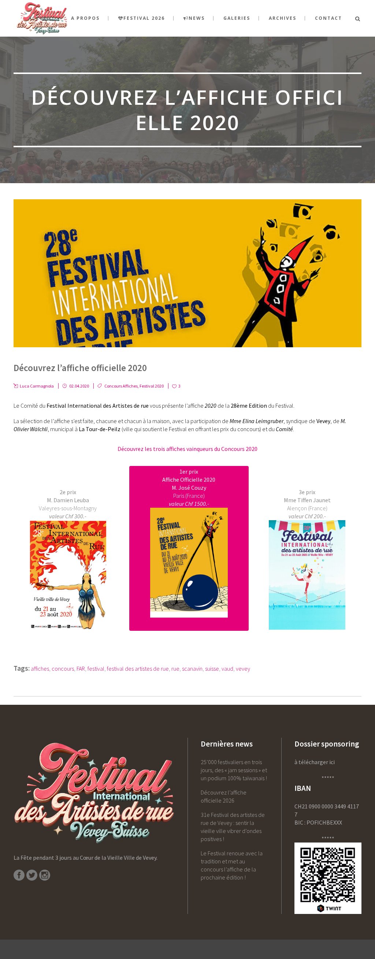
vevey (243, 668)
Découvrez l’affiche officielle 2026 (223, 796)
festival (96, 668)
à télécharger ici (314, 762)
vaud (227, 668)
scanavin (192, 668)
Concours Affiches (121, 386)
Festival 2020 (152, 386)
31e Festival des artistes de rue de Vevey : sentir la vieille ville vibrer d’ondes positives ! (233, 827)
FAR (81, 668)
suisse (212, 668)
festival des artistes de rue (138, 668)
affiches (40, 668)
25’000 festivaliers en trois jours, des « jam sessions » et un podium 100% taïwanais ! (234, 770)
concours (63, 668)
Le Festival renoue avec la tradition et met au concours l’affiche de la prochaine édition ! (232, 865)
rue (175, 668)
